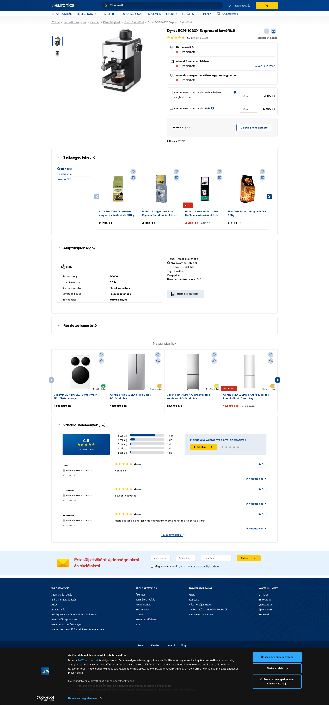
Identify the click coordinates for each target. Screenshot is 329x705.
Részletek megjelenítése (82, 698)
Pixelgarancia (143, 604)
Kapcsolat (194, 599)
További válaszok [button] (172, 534)
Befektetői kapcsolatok (64, 619)
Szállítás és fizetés (61, 594)
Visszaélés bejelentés (201, 614)
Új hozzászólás (254, 478)
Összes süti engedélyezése (277, 656)
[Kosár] (267, 5)
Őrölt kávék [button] (64, 168)
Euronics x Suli (132, 13)
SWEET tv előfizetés (147, 619)
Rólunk (142, 645)
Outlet (139, 614)
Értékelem (200, 446)
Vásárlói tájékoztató (200, 604)
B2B (138, 624)
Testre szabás (275, 668)
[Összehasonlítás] (133, 178)
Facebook (266, 609)
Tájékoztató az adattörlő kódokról (208, 609)
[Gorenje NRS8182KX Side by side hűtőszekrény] (136, 372)
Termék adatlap (99, 389)
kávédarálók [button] (64, 178)
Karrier (155, 645)
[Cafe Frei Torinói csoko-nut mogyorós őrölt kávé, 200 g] (118, 189)
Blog (183, 645)
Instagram (267, 604)
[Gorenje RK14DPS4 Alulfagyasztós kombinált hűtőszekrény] (193, 372)
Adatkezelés (58, 609)
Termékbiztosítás (145, 599)
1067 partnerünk (88, 660)
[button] (264, 66)
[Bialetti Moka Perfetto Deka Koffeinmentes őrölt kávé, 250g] (204, 189)
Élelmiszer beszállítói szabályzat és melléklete (77, 629)
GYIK (192, 594)
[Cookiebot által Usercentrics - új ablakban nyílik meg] (45, 698)
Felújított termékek (196, 13)
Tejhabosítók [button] (64, 173)
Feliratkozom (248, 558)
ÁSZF (54, 604)
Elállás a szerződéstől (63, 599)
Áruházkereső (230, 13)
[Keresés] (219, 6)
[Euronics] (65, 5)
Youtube (266, 599)
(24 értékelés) (197, 37)
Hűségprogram (88, 13)
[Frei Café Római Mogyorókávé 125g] (247, 189)
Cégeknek (154, 13)
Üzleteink (170, 645)
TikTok (264, 594)
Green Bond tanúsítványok (66, 624)
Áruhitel (110, 13)
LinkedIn (266, 614)
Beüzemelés (143, 609)
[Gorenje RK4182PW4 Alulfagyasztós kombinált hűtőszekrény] (249, 372)
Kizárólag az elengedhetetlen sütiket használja (277, 681)
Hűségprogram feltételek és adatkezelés (74, 614)
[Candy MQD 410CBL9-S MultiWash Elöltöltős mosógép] (80, 372)
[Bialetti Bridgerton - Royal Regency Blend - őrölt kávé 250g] (161, 189)
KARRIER (171, 13)
